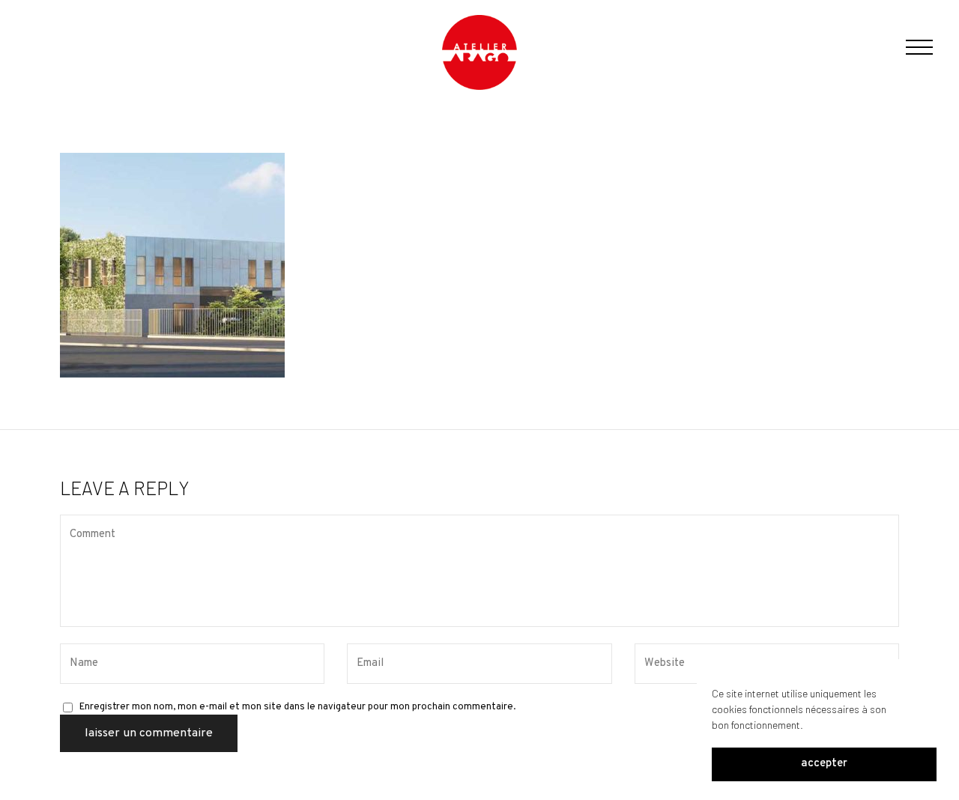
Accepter (824, 764)
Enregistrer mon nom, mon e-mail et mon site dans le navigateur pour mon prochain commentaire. (297, 707)
